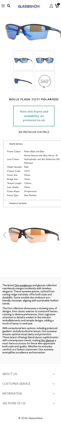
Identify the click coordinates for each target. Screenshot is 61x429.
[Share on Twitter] (30, 270)
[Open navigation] (3, 6)
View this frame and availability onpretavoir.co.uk (34, 116)
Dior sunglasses (23, 285)
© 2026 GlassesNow (30, 418)
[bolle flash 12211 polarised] (23, 60)
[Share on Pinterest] (50, 270)
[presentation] (5, 235)
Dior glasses (47, 340)
